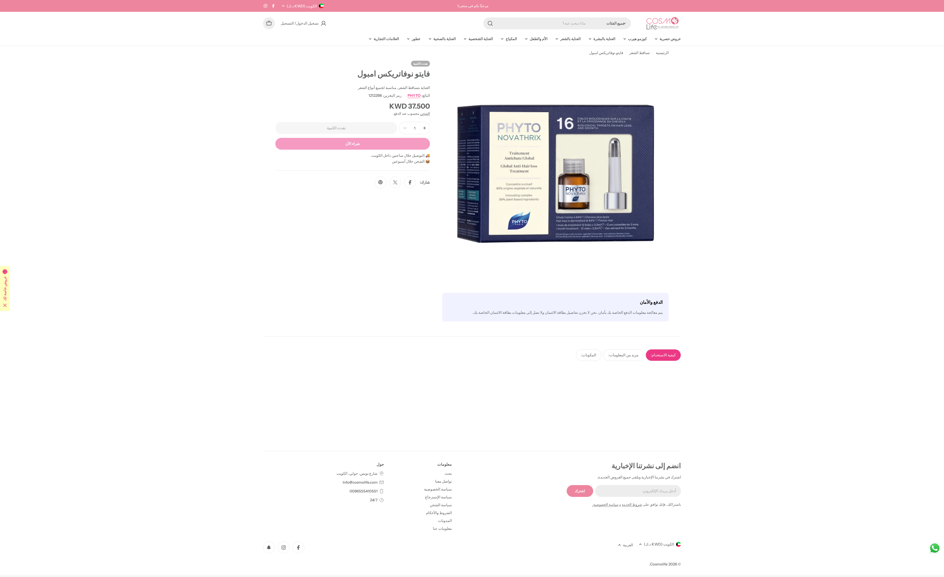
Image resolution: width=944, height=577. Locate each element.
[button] (5, 288)
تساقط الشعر (639, 52)
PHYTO (414, 95)
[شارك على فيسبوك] (410, 182)
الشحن (425, 113)
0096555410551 (364, 491)
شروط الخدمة (632, 504)
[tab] (663, 355)
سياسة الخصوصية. (605, 504)
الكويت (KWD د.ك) (302, 6)
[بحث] (490, 23)
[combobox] (557, 23)
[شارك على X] (395, 182)
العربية (628, 545)
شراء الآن (352, 143)
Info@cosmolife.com (360, 482)
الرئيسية (662, 52)
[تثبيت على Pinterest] (380, 182)
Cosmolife (659, 564)
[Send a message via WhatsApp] (935, 548)
